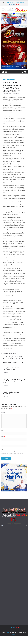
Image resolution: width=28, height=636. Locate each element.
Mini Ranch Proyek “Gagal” (9, 353)
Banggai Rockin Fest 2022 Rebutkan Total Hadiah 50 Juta (13, 369)
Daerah (4, 79)
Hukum (9, 79)
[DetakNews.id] (3, 72)
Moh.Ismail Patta (16, 93)
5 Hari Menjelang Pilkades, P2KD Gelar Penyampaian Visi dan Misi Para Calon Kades (14, 357)
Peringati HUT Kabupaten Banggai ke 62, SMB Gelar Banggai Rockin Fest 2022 (14, 380)
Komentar (4, 412)
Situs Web (3, 443)
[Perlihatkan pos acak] (25, 72)
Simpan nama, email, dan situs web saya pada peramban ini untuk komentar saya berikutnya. (12, 452)
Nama (3, 430)
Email (3, 436)
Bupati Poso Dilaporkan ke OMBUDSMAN (11, 393)
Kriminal (13, 79)
